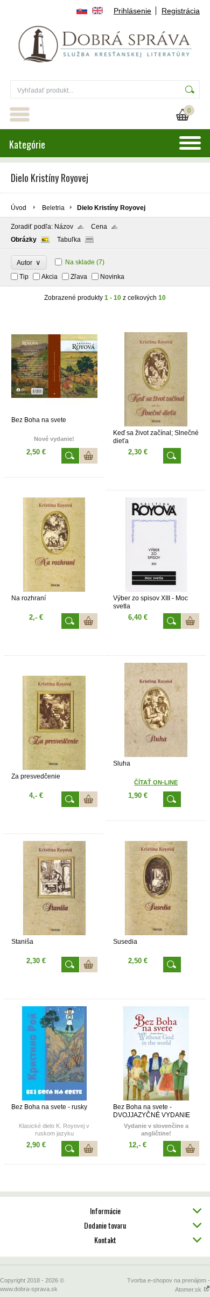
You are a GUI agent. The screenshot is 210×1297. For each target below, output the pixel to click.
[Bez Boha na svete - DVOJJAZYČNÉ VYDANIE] (156, 1098)
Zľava (79, 277)
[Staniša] (54, 933)
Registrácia (181, 10)
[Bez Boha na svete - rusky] (54, 1098)
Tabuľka (69, 239)
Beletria (53, 208)
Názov (63, 226)
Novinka (112, 277)
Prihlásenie (132, 10)
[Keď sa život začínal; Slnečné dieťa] (156, 424)
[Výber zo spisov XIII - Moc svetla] (156, 589)
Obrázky (24, 239)
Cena (99, 226)
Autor (29, 262)
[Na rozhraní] (54, 589)
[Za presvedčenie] (54, 768)
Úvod (18, 208)
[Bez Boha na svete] (54, 411)
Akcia (49, 277)
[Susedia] (156, 933)
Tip (24, 277)
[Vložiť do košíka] (88, 456)
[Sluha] (156, 755)
